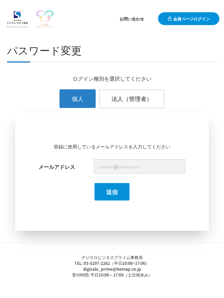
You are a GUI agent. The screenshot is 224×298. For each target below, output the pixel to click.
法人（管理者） (131, 98)
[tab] (78, 98)
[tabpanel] (112, 172)
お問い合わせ (132, 19)
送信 (112, 191)
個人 (77, 98)
